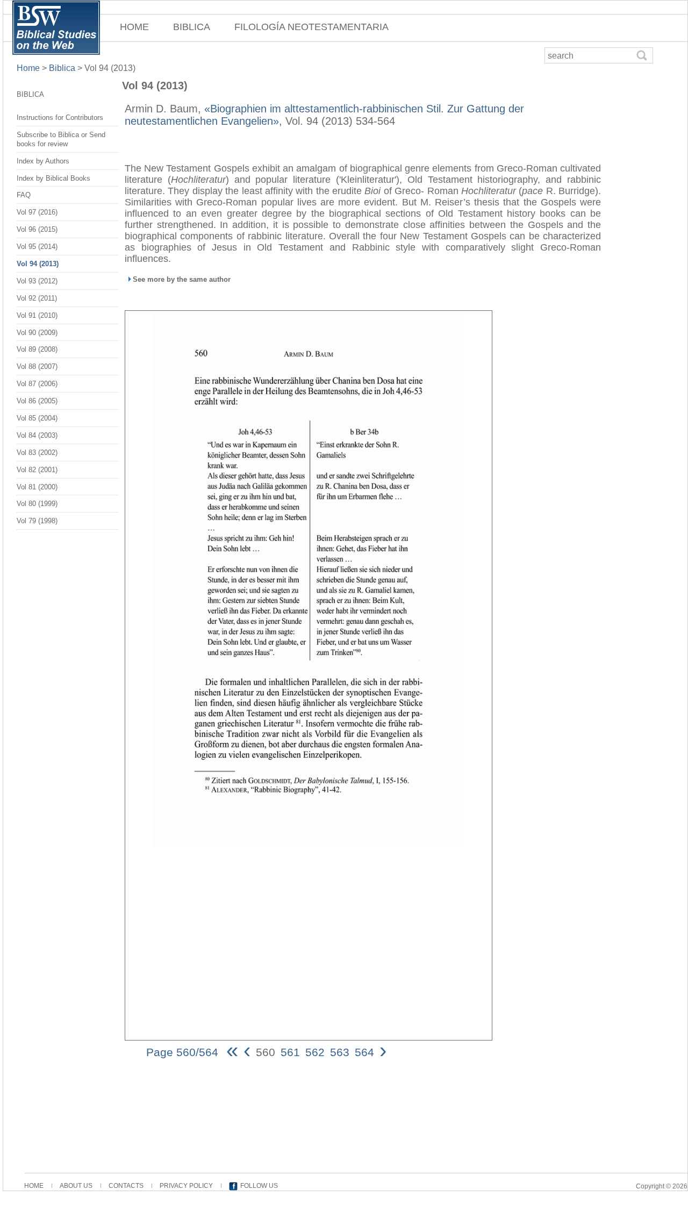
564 (364, 1052)
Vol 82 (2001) (37, 470)
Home (29, 68)
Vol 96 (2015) (37, 229)
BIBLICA (191, 27)
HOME (134, 27)
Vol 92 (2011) (37, 298)
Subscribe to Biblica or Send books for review (61, 139)
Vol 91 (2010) (37, 315)
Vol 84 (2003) (37, 435)
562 (315, 1052)
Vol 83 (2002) (37, 452)
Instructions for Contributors (60, 117)
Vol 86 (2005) (37, 401)
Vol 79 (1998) (37, 521)
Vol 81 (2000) (37, 487)
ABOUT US (76, 1185)
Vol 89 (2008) (37, 349)
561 (290, 1052)
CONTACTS (126, 1185)
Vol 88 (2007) (37, 366)
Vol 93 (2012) (37, 281)
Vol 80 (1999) (37, 504)
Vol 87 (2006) (37, 384)
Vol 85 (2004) (37, 418)
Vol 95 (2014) (37, 247)
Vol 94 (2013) (38, 264)
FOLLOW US (259, 1185)
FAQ (24, 195)
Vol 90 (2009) (37, 333)
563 (339, 1052)
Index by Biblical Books (53, 178)
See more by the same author (182, 279)
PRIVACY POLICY (186, 1185)
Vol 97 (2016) (37, 212)
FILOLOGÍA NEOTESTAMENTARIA (311, 27)
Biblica (62, 68)
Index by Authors (43, 161)
